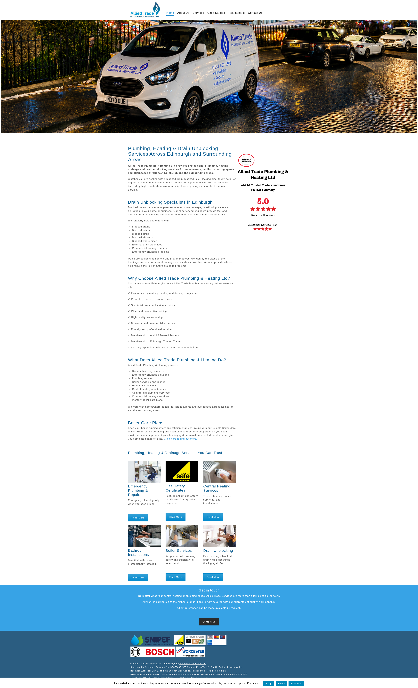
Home (170, 12)
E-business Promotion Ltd (192, 664)
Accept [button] (268, 683)
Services (198, 12)
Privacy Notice (234, 667)
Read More (138, 517)
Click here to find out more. (180, 438)
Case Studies (216, 12)
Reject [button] (281, 683)
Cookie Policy (218, 667)
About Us (183, 12)
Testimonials (236, 12)
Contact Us (255, 12)
